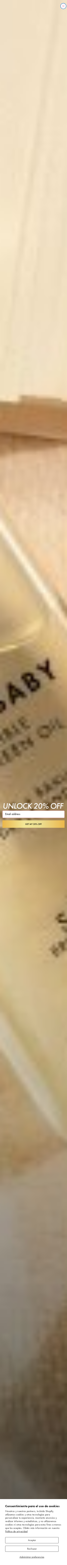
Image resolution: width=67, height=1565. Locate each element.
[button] (33, 824)
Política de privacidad (16, 1531)
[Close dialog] (63, 6)
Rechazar (32, 1548)
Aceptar (32, 1540)
